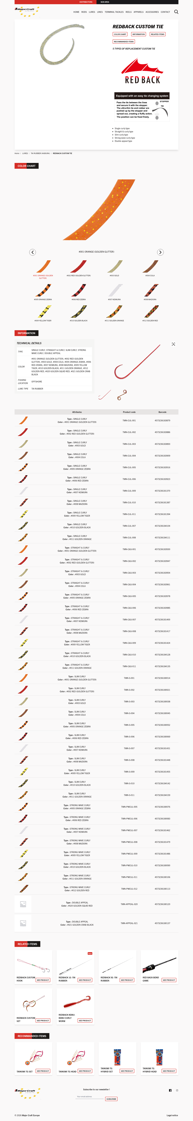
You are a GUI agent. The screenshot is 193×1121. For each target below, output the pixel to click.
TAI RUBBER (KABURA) (40, 153)
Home (76, 12)
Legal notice (172, 1115)
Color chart (120, 34)
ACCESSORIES (152, 12)
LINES (100, 12)
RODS (84, 12)
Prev (32, 252)
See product (43, 980)
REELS (129, 12)
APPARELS (139, 12)
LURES (92, 12)
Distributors (86, 2)
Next (160, 252)
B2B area (105, 2)
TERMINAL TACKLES (114, 12)
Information (138, 34)
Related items (157, 34)
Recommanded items (124, 41)
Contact (165, 12)
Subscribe (111, 1099)
